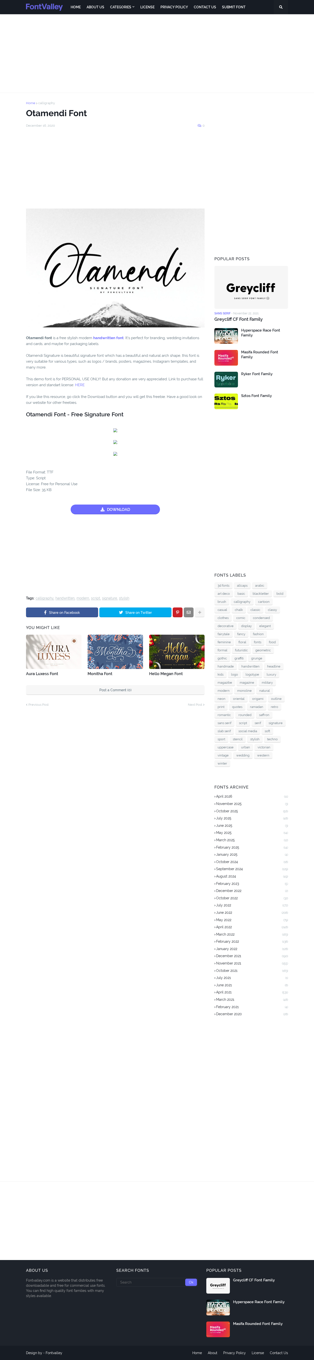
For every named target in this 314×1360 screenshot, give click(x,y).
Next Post (195, 704)
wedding (242, 755)
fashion (258, 634)
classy (272, 610)
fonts (257, 642)
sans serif (224, 723)
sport (221, 739)
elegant (265, 626)
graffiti (239, 658)
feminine (224, 642)
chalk (239, 610)
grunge (256, 658)
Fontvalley (54, 1353)
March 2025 (252, 840)
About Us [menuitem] (95, 7)
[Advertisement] (157, 53)
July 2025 (252, 818)
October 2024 (252, 862)
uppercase (226, 747)
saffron (264, 715)
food (272, 642)
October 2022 (252, 898)
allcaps (242, 585)
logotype (252, 674)
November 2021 (252, 963)
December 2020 (252, 1014)
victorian (264, 747)
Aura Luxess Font (42, 673)
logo (234, 674)
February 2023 (252, 884)
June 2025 (252, 826)
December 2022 (252, 891)
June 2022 (252, 913)
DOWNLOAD (118, 509)
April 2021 (252, 992)
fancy (241, 634)
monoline (244, 690)
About (212, 1353)
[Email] (189, 612)
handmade (226, 666)
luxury (271, 674)
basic (241, 593)
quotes (237, 707)
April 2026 (252, 796)
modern (83, 598)
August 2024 (252, 876)
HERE (80, 385)
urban (245, 747)
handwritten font (108, 338)
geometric (263, 650)
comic (240, 618)
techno (272, 739)
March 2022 (252, 934)
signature (109, 598)
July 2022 (252, 905)
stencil (238, 739)
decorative (226, 626)
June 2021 (252, 985)
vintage (223, 755)
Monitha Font (100, 673)
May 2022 (252, 920)
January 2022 (252, 949)
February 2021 (252, 1007)
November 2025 (252, 804)
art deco (224, 593)
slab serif (224, 731)
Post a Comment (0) (115, 690)
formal (222, 650)
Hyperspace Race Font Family (260, 332)
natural (264, 690)
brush (222, 602)
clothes (223, 618)
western (263, 755)
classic (255, 610)
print (221, 707)
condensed (261, 618)
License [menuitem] (147, 7)
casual (222, 610)
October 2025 (252, 811)
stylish (124, 598)
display (246, 626)
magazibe (225, 682)
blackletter (261, 593)
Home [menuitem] (76, 7)
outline (276, 699)
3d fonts (223, 585)
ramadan (256, 707)
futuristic (241, 650)
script (95, 598)
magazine (247, 682)
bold (279, 593)
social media (247, 731)
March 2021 (252, 999)
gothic (222, 658)
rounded (244, 715)
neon (221, 699)
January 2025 (252, 854)
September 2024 (252, 869)
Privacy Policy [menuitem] (174, 7)
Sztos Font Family (256, 396)
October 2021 (252, 971)
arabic (259, 585)
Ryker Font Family (257, 374)
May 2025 (252, 833)
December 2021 (252, 956)
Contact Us (279, 1353)
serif (258, 723)
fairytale (224, 634)
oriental (239, 699)
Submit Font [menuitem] (234, 7)
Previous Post (38, 704)
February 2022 (252, 941)
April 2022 (252, 927)
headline (273, 666)
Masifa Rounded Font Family (259, 354)
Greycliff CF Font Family (238, 319)
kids (220, 674)
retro (274, 707)
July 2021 (252, 978)
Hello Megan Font (166, 673)
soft (267, 731)
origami (257, 699)
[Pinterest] (178, 612)
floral (242, 642)
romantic (224, 715)
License (258, 1353)
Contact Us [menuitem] (205, 7)
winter (222, 763)
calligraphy (46, 103)
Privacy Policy (234, 1353)
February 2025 (252, 847)
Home (30, 103)
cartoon (264, 602)
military (267, 682)
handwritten (65, 598)
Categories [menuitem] (120, 7)
